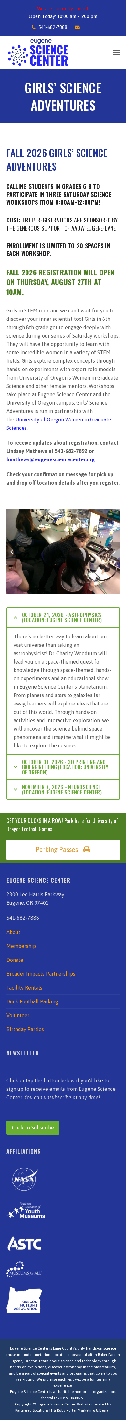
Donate (14, 960)
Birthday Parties (25, 1029)
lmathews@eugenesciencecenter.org (50, 459)
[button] (116, 52)
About (13, 932)
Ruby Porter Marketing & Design (84, 1410)
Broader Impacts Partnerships (40, 974)
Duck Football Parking (32, 1001)
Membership (21, 946)
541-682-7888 (52, 27)
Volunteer (17, 1015)
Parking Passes (57, 849)
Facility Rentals (24, 988)
